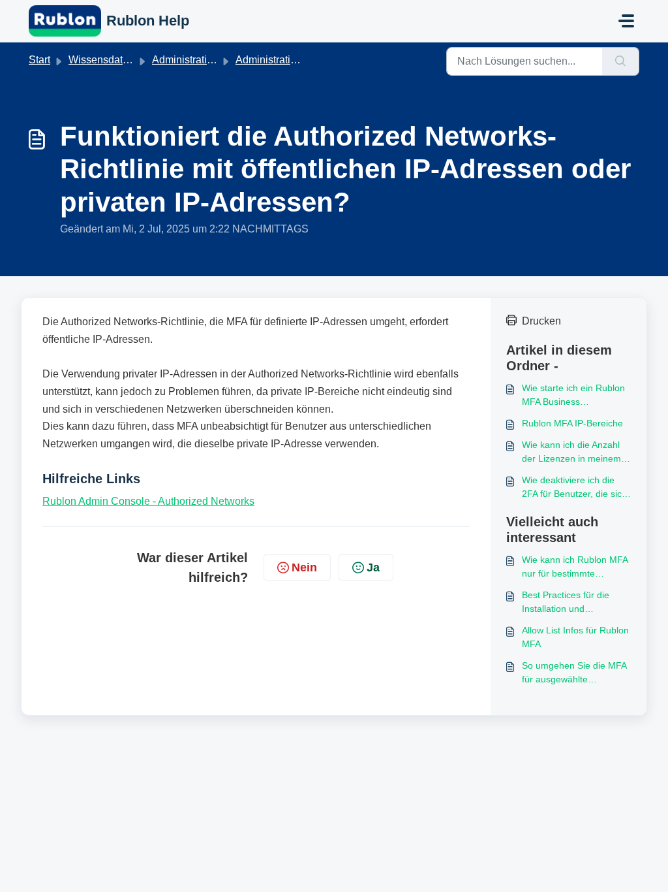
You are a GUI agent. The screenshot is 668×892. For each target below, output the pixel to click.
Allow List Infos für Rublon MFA (575, 637)
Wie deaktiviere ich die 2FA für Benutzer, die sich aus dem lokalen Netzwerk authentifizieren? (576, 488)
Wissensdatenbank (112, 59)
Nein (304, 567)
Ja (373, 567)
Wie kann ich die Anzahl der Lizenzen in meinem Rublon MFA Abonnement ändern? (574, 452)
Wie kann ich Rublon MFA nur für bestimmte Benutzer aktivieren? (575, 567)
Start (39, 59)
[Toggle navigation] (626, 21)
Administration (268, 59)
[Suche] (620, 61)
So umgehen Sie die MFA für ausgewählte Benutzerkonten (574, 673)
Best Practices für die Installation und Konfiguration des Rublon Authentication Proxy (574, 603)
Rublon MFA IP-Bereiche (572, 423)
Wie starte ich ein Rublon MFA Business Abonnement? (573, 396)
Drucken (541, 321)
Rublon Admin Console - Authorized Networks (148, 501)
